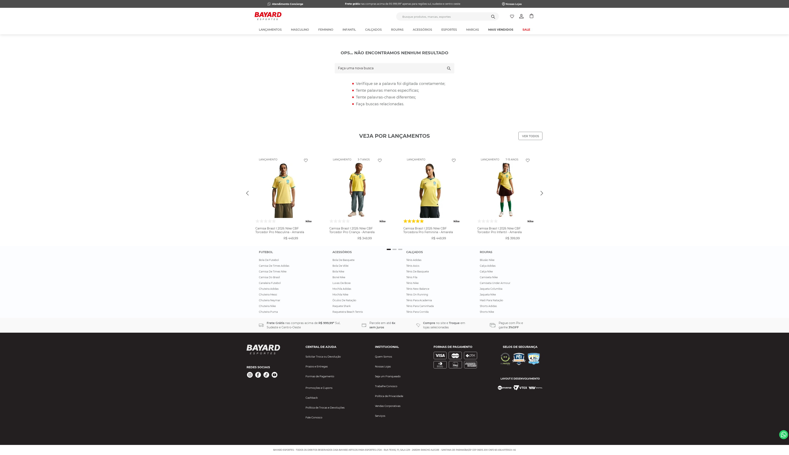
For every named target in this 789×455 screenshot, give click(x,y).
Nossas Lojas (514, 4)
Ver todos (530, 136)
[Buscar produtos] (493, 16)
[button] (283, 241)
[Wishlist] (512, 16)
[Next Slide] (541, 193)
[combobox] (447, 16)
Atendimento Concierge (287, 4)
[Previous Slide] (247, 193)
